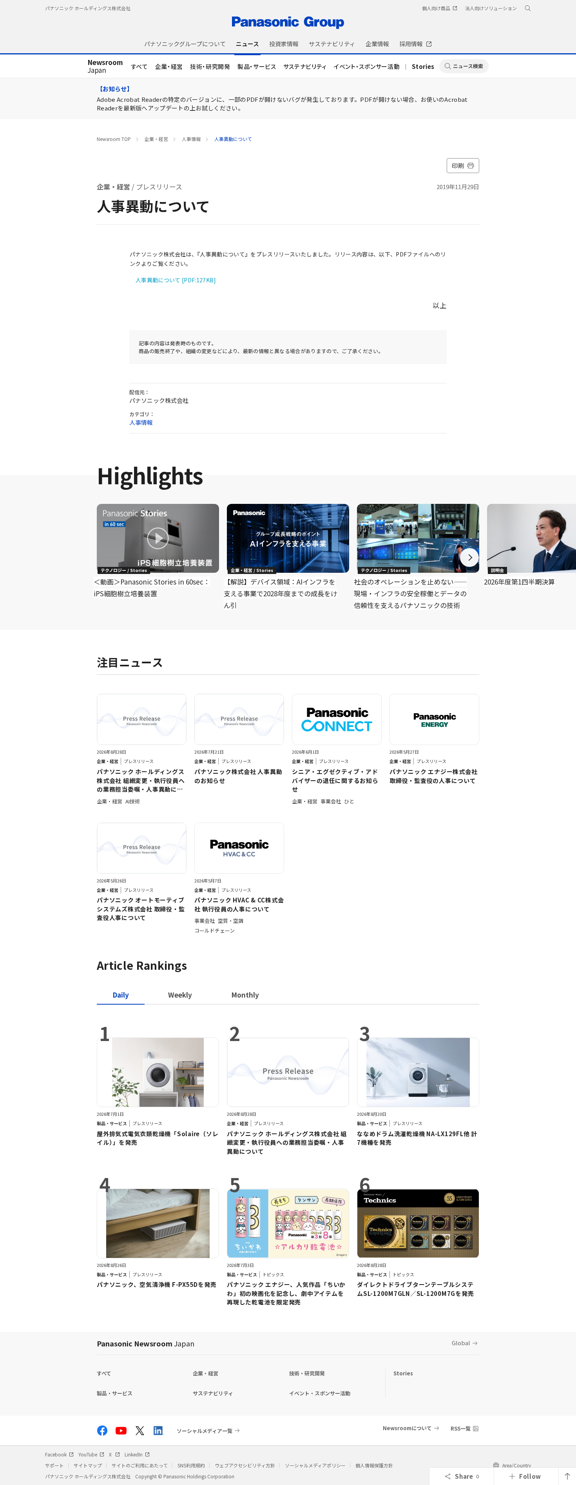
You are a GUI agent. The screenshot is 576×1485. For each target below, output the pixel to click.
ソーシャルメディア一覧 (204, 1430)
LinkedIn (134, 1454)
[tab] (180, 994)
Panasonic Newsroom (145, 1343)
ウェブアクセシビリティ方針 (245, 1465)
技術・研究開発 (210, 66)
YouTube (87, 1454)
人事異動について (233, 138)
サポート (54, 1465)
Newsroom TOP (114, 138)
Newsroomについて (407, 1428)
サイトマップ (88, 1465)
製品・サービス (256, 66)
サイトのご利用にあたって (140, 1465)
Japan (105, 66)
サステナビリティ (305, 66)
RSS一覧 (461, 1428)
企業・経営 (169, 66)
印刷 (458, 165)
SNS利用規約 (191, 1465)
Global (461, 1343)
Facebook (56, 1454)
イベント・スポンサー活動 (367, 66)
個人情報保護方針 (374, 1465)
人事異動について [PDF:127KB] (176, 280)
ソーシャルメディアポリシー (315, 1465)
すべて (139, 66)
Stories (423, 66)
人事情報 (191, 138)
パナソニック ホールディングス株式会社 (87, 8)
